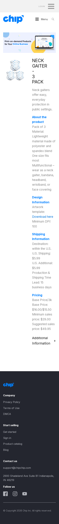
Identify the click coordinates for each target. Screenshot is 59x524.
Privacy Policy (11, 402)
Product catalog (12, 443)
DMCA (7, 414)
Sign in (7, 437)
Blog (5, 449)
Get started (9, 431)
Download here (42, 217)
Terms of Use (11, 408)
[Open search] (53, 19)
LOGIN (42, 6)
